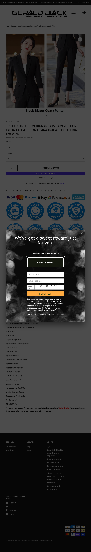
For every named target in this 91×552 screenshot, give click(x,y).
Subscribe (45, 293)
